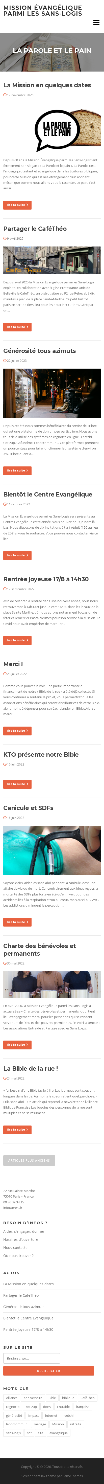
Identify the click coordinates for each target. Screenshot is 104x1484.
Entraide (63, 1406)
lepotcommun (17, 1424)
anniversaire (33, 1398)
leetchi (68, 1415)
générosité (14, 1415)
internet (51, 1415)
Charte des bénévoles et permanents (39, 949)
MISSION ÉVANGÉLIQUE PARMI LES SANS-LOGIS (42, 10)
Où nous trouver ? (18, 1255)
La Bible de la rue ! (30, 1068)
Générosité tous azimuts (39, 350)
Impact (33, 1415)
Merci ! (12, 664)
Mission (58, 1424)
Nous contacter (16, 1247)
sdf (29, 1433)
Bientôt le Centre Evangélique (47, 494)
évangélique (58, 1433)
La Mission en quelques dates (47, 85)
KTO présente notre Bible (41, 754)
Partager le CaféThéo (34, 228)
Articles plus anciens (29, 1160)
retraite (75, 1424)
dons (47, 1406)
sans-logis (13, 1433)
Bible (52, 1398)
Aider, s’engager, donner (23, 1231)
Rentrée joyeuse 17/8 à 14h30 (46, 579)
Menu (96, 22)
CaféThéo (88, 1398)
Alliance (11, 1398)
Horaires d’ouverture (20, 1239)
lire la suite (16, 205)
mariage (40, 1424)
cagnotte (12, 1406)
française (82, 1406)
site (40, 1433)
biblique (68, 1398)
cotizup (31, 1406)
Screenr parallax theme (38, 1476)
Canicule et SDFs (28, 808)
